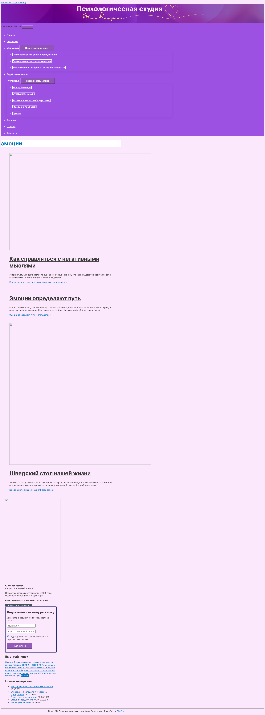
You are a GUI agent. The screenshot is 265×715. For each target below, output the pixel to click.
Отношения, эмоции (24, 93)
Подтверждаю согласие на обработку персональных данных (27, 638)
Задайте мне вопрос (18, 74)
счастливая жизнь (46, 673)
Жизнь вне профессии (25, 106)
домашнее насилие (30, 662)
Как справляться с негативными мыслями (32, 686)
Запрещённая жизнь (21, 702)
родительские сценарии (16, 673)
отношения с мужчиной (23, 667)
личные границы (13, 665)
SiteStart (121, 711)
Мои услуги (13, 48)
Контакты (12, 133)
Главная (11, 35)
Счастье (9, 662)
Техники (11, 120)
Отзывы (11, 126)
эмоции (25, 675)
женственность (47, 662)
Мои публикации (22, 87)
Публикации (13, 80)
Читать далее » (38, 282)
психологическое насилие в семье (39, 670)
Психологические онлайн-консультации (35, 54)
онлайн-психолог (32, 664)
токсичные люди (12, 676)
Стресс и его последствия (24, 697)
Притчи (17, 113)
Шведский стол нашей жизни (50, 473)
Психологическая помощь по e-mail (32, 61)
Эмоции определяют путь (45, 298)
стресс (32, 673)
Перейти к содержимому (13, 2)
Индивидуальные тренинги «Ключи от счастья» (39, 67)
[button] (36, 48)
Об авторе (12, 41)
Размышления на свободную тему (31, 100)
